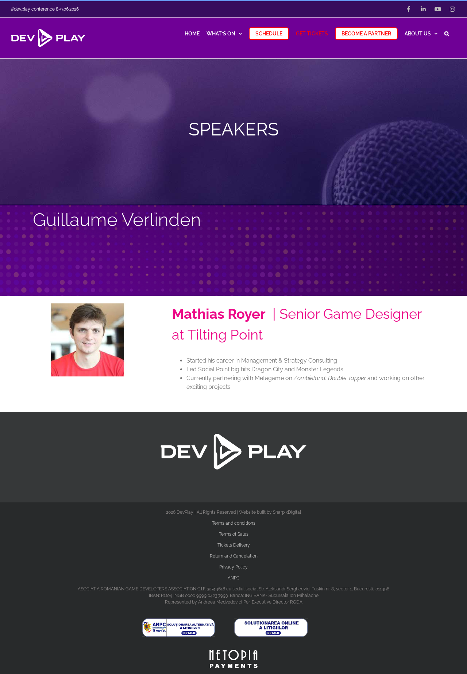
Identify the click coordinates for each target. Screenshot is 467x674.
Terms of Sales (233, 534)
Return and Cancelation (234, 556)
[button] (446, 33)
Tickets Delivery (233, 545)
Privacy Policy (233, 567)
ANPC (233, 578)
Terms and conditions (233, 523)
